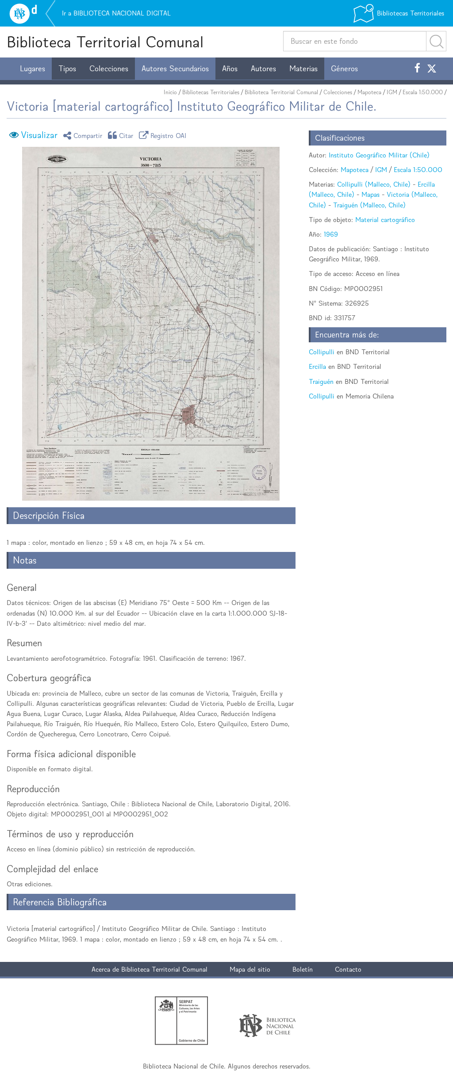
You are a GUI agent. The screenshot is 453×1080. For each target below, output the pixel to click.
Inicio (170, 92)
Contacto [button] (348, 969)
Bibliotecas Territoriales (210, 92)
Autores (263, 68)
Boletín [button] (302, 969)
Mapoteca (369, 92)
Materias (303, 68)
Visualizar (39, 135)
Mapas (370, 194)
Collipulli (321, 352)
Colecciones (108, 68)
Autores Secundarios (175, 68)
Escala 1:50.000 (423, 92)
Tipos (67, 68)
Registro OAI (168, 135)
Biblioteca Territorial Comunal (105, 42)
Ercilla (317, 366)
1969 (331, 234)
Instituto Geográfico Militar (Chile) (379, 155)
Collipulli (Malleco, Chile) (374, 184)
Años (230, 68)
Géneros (344, 68)
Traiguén (321, 381)
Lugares (32, 68)
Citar (126, 135)
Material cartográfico (385, 219)
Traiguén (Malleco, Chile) (369, 205)
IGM (392, 92)
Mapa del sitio (250, 969)
